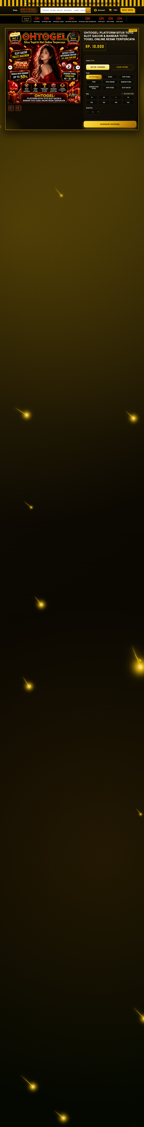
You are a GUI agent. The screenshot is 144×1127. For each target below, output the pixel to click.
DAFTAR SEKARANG (98, 67)
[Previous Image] (11, 67)
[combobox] (63, 10)
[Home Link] (28, 10)
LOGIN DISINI (122, 67)
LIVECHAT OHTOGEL (110, 124)
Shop (15, 10)
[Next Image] (76, 67)
